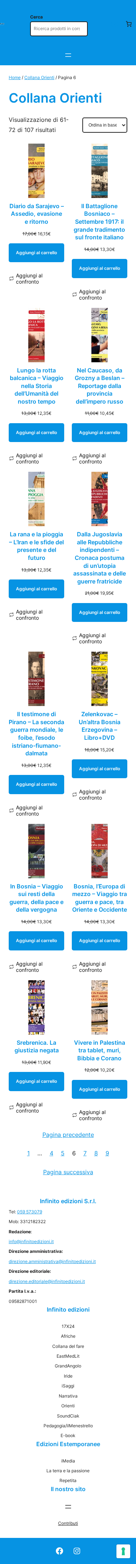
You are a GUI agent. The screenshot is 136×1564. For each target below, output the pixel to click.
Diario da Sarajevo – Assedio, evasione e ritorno (36, 213)
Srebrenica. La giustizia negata (37, 1046)
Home (15, 77)
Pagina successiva (68, 1172)
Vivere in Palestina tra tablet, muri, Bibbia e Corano (99, 1050)
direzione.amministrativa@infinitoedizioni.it (52, 1261)
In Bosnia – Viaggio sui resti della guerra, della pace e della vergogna (36, 898)
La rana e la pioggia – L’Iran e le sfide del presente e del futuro (36, 546)
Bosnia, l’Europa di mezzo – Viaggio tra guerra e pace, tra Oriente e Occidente (99, 898)
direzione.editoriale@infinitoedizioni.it (47, 1281)
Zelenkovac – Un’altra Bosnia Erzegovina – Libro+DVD (99, 725)
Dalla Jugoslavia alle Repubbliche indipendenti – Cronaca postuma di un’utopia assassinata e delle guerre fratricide (99, 558)
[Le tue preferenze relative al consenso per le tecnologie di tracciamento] (123, 1551)
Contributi (68, 1523)
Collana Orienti (39, 77)
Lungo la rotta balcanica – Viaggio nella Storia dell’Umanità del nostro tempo (36, 386)
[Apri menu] (68, 55)
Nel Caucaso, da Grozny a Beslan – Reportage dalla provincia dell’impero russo (99, 386)
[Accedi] (114, 24)
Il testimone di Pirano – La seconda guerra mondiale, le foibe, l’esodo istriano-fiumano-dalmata (36, 733)
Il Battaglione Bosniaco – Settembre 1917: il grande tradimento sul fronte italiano (99, 221)
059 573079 (29, 1211)
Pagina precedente (68, 1134)
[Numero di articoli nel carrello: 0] (128, 24)
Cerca (36, 17)
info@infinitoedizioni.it (31, 1241)
